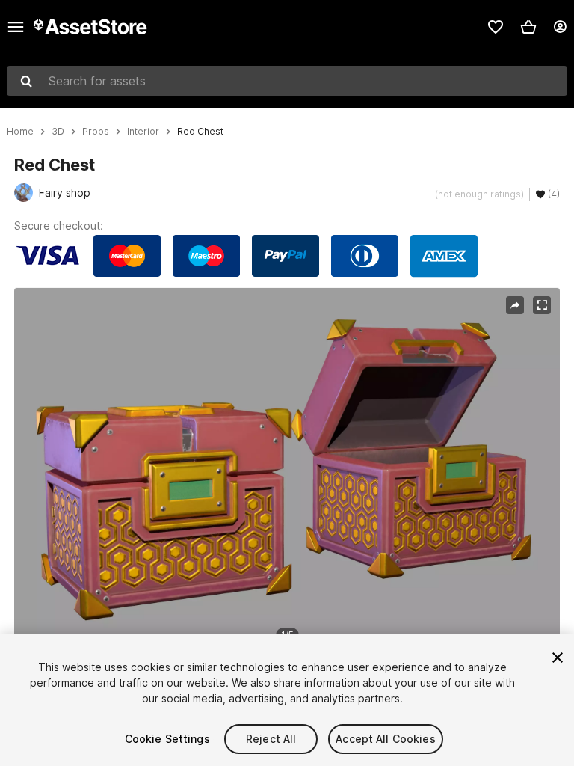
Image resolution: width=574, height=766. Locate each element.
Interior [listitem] (143, 131)
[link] (495, 27)
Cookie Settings (167, 738)
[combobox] (287, 81)
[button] (528, 27)
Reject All (271, 738)
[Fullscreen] (542, 305)
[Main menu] (16, 27)
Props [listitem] (95, 131)
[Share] (515, 305)
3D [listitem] (58, 131)
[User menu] (559, 26)
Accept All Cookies (386, 738)
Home (20, 131)
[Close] (558, 657)
